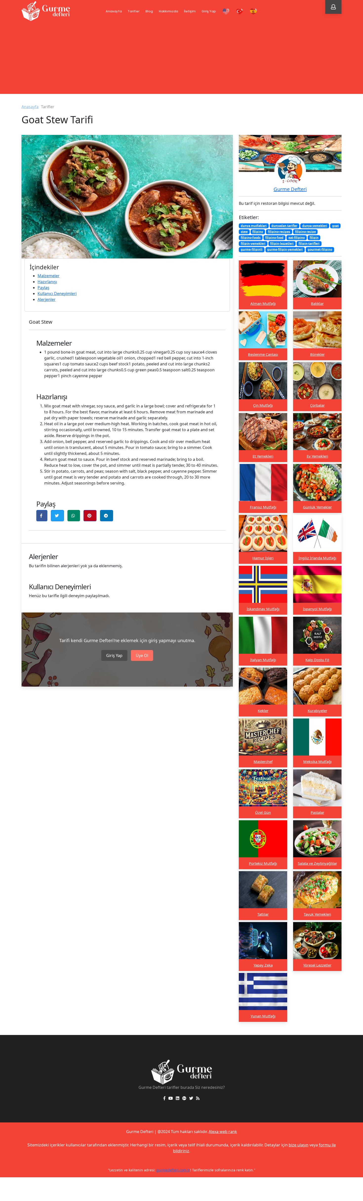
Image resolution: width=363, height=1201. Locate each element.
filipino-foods (251, 237)
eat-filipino (296, 237)
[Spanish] (253, 11)
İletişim (190, 11)
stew (244, 232)
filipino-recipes (279, 232)
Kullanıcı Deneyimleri (57, 293)
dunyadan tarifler (284, 226)
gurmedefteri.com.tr (173, 1170)
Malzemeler (49, 275)
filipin (314, 237)
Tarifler (134, 11)
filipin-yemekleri (253, 243)
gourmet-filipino (320, 249)
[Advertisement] (181, 59)
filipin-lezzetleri (282, 243)
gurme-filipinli (251, 249)
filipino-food (274, 237)
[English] (226, 11)
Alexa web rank (223, 1131)
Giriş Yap (209, 11)
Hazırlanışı (47, 281)
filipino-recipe (305, 232)
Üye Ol (142, 655)
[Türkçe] (240, 11)
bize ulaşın (298, 1145)
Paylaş (43, 287)
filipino (257, 232)
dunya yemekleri (314, 226)
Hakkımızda (168, 11)
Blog (149, 11)
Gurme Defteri (290, 189)
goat (335, 226)
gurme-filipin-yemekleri (285, 249)
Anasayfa (114, 11)
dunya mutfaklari (254, 226)
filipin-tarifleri (309, 243)
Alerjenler (47, 299)
